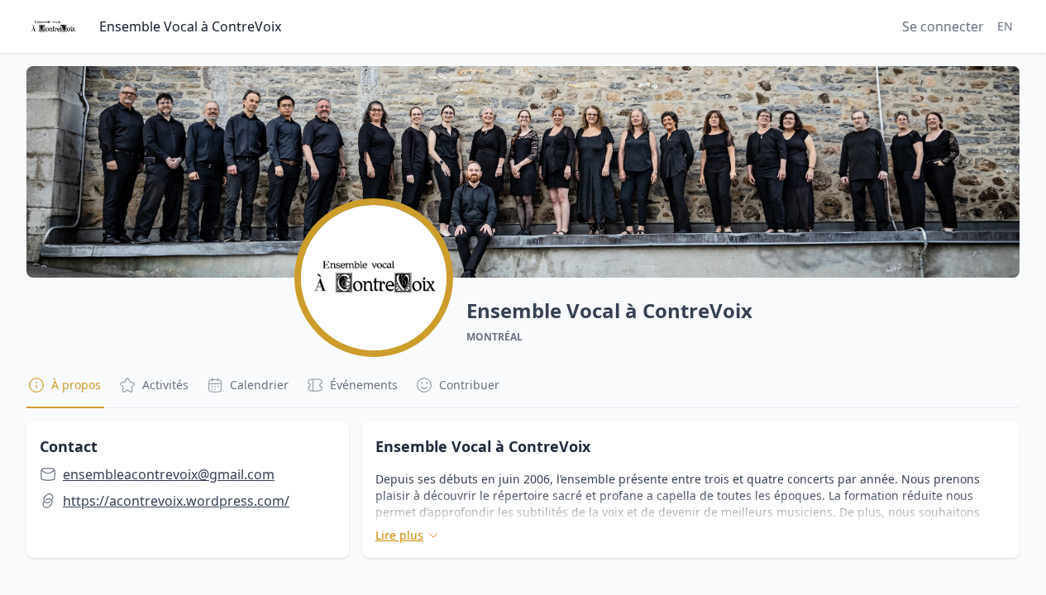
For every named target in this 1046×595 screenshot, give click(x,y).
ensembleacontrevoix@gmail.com (169, 474)
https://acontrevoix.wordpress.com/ (176, 501)
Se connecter (943, 26)
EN (1005, 26)
